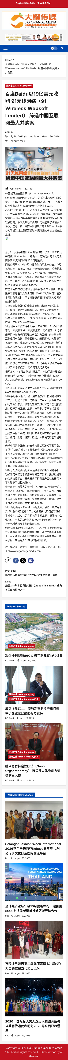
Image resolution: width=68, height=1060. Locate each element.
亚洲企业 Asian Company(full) (24, 699)
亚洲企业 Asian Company (19, 85)
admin (9, 131)
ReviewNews (48, 1052)
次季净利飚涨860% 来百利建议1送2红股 (34, 656)
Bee (7, 858)
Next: (33, 585)
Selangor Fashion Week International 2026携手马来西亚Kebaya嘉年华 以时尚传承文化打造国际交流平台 (33, 848)
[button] (5, 48)
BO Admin (10, 660)
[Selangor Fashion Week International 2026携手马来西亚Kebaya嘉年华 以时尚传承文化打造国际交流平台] (34, 820)
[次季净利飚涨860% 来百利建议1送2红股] (34, 632)
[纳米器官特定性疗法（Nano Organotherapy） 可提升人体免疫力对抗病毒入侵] (34, 742)
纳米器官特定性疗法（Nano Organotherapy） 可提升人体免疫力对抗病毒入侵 (32, 770)
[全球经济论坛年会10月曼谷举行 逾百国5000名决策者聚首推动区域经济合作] (34, 882)
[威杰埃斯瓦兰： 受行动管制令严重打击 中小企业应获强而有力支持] (34, 685)
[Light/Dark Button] (54, 48)
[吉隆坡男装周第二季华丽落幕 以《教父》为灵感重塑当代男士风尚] (34, 940)
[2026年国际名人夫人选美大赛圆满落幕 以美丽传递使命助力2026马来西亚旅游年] (34, 997)
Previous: (31, 572)
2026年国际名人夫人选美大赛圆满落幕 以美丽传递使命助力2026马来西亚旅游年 (32, 1026)
